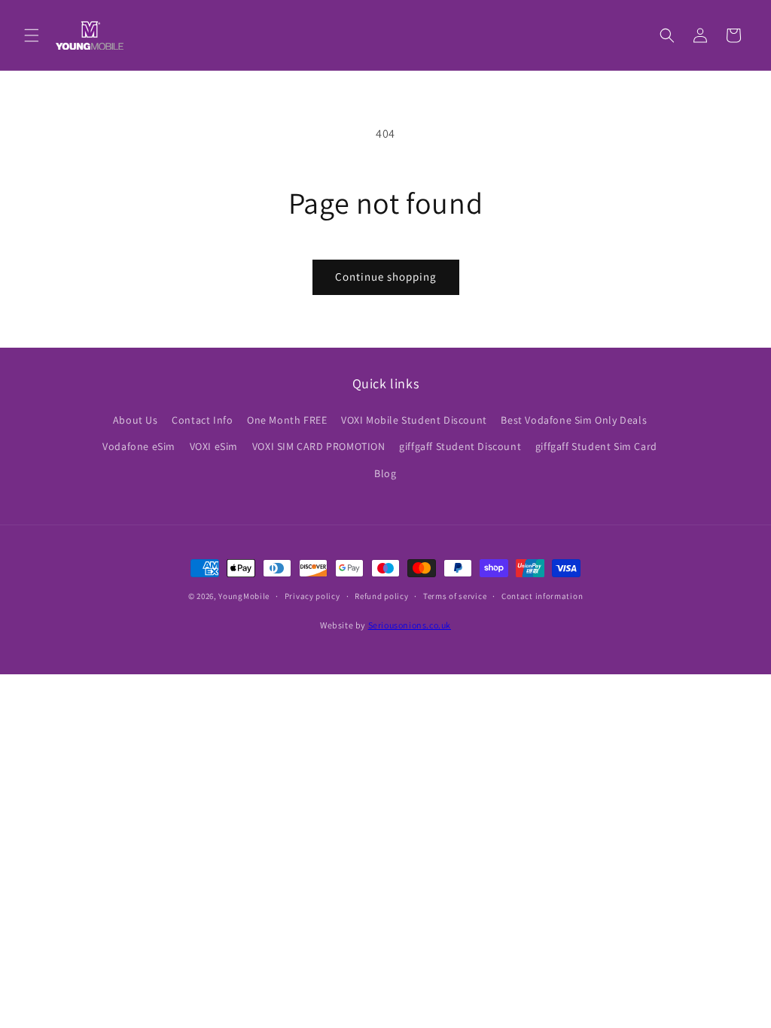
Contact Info (202, 420)
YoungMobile (244, 596)
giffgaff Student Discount (460, 446)
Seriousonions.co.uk (409, 625)
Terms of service (454, 596)
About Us (135, 420)
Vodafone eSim (138, 446)
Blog (385, 473)
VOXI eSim (214, 446)
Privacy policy (312, 596)
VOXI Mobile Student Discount (414, 420)
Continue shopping (386, 276)
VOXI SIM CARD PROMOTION (319, 446)
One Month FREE (287, 420)
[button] (31, 35)
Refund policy (381, 596)
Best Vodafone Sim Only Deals (574, 420)
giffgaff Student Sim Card (596, 446)
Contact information (542, 596)
